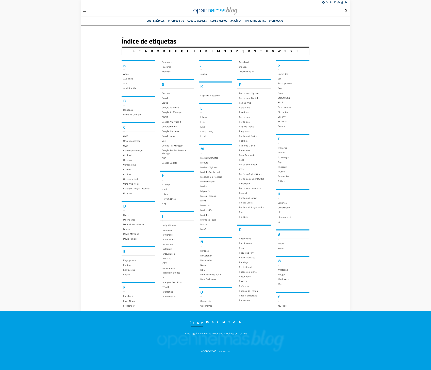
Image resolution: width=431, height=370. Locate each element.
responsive (245, 238)
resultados (245, 276)
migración (205, 191)
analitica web (130, 88)
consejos (127, 160)
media (203, 186)
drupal (126, 229)
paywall (243, 193)
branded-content (132, 114)
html (164, 189)
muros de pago (208, 219)
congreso (128, 193)
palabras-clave (247, 145)
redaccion (244, 300)
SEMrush (282, 121)
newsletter (206, 255)
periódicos (244, 122)
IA (163, 277)
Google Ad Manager (172, 112)
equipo (126, 265)
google (165, 98)
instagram (167, 249)
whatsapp (283, 270)
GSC (164, 158)
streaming (283, 112)
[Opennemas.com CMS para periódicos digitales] (215, 351)
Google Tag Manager (172, 145)
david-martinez (131, 234)
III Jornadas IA (169, 296)
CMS (125, 136)
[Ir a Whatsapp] (339, 2)
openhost (244, 62)
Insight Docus (169, 225)
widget (281, 274)
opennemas (206, 306)
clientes (127, 169)
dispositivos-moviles (134, 224)
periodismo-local (248, 164)
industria (166, 258)
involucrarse (168, 254)
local (203, 136)
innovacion (167, 244)
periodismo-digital (248, 98)
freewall (166, 71)
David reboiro (130, 239)
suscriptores (284, 107)
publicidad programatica (251, 207)
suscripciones (285, 83)
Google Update (169, 163)
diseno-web (129, 219)
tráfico (281, 181)
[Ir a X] (327, 2)
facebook (128, 296)
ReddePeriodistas (248, 295)
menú (203, 229)
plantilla (243, 141)
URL (280, 212)
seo (279, 88)
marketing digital (209, 158)
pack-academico (247, 155)
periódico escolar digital (251, 179)
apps (126, 74)
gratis (165, 103)
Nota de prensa (208, 279)
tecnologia (283, 157)
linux (203, 127)
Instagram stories (171, 272)
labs (203, 122)
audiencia (128, 78)
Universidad (284, 207)
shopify (282, 117)
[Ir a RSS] (346, 2)
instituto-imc (168, 239)
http (164, 203)
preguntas (244, 131)
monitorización (207, 181)
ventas (281, 248)
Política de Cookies (236, 333)
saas (280, 93)
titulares (282, 148)
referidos (244, 286)
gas (164, 141)
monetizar (205, 205)
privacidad (244, 183)
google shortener (171, 131)
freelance (167, 62)
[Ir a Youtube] (342, 2)
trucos (281, 171)
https (165, 194)
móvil (203, 200)
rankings (243, 262)
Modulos (204, 215)
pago (241, 160)
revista (243, 281)
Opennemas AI (246, 71)
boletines (128, 110)
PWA (241, 169)
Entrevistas (129, 270)
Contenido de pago (132, 150)
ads (125, 83)
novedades (206, 260)
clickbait (127, 155)
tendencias (283, 176)
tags (280, 162)
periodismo (244, 117)
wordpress (283, 279)
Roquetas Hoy (246, 253)
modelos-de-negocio (211, 177)
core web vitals (131, 184)
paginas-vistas (246, 126)
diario (126, 215)
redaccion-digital (248, 272)
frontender (129, 306)
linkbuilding (206, 131)
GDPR (165, 117)
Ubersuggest (284, 217)
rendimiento (245, 243)
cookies (127, 174)
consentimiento (131, 179)
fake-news (129, 301)
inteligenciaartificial (172, 282)
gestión (166, 93)
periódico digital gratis (250, 174)
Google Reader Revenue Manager (174, 152)
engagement (129, 260)
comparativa (129, 164)
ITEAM (165, 287)
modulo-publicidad (210, 172)
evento (126, 274)
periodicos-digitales (249, 93)
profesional (245, 150)
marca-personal (208, 196)
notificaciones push (210, 274)
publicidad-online (248, 136)
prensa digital (246, 202)
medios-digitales (209, 167)
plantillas (244, 112)
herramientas (169, 199)
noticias (204, 251)
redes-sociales (247, 257)
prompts (243, 217)
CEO (125, 146)
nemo (203, 265)
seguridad (283, 74)
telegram (282, 167)
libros (203, 117)
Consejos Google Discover (136, 188)
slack (281, 102)
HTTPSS (166, 184)
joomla (203, 74)
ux (279, 222)
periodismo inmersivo (250, 188)
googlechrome (169, 126)
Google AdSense (170, 107)
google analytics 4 (171, 122)
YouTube (282, 306)
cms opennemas (131, 141)
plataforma (244, 107)
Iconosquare (168, 268)
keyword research (210, 95)
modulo (204, 162)
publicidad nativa (248, 198)
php (241, 212)
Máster (204, 224)
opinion (243, 67)
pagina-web (245, 103)
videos (281, 243)
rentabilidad (245, 267)
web (280, 284)
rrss (241, 248)
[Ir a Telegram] (323, 2)
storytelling (284, 98)
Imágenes (167, 230)
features (166, 67)
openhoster (206, 301)
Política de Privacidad (211, 333)
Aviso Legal (190, 333)
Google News (168, 136)
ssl (279, 78)
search (281, 126)
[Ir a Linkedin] (331, 2)
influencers (167, 235)
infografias (167, 292)
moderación (206, 210)
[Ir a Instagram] (335, 2)
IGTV (164, 263)
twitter (281, 152)
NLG (202, 270)
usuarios (282, 203)
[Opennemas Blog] (215, 11)
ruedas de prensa (248, 291)
